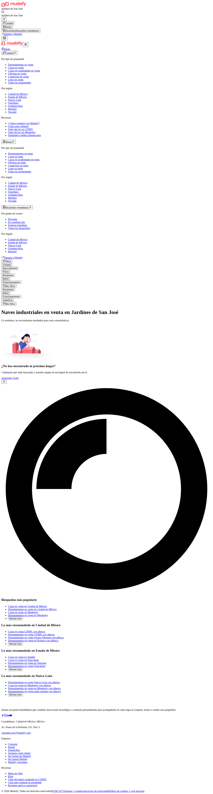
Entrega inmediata (17, 225)
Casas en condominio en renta (23, 159)
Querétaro (13, 103)
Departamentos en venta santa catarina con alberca (34, 691)
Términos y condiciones (75, 791)
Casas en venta (16, 67)
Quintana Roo (15, 106)
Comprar (9, 23)
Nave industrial (10, 268)
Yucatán (12, 112)
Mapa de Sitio (15, 773)
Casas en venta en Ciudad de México (27, 606)
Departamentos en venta (20, 64)
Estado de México (17, 97)
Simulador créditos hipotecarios (24, 135)
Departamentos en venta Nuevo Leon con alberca (34, 682)
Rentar (8, 27)
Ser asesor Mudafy (18, 759)
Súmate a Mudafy (13, 34)
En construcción (16, 222)
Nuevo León (14, 100)
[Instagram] (5, 715)
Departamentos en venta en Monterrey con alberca (34, 688)
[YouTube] (10, 715)
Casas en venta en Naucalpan (23, 660)
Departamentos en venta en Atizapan (27, 663)
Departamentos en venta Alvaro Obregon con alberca (36, 637)
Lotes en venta (15, 79)
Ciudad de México (17, 94)
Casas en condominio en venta (24, 70)
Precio (6, 272)
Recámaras (8, 275)
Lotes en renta (15, 168)
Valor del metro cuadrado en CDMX (27, 779)
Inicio (7, 49)
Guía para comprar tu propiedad (24, 782)
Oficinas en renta (17, 162)
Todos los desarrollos (19, 228)
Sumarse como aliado (19, 753)
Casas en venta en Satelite (21, 657)
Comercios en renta (18, 165)
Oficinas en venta (17, 73)
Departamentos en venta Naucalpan (26, 666)
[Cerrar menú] (26, 44)
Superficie (7, 300)
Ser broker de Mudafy (19, 756)
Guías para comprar (18, 126)
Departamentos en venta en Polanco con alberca (33, 640)
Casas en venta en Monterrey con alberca (29, 685)
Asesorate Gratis (10, 378)
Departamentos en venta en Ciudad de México (32, 609)
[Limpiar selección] (4, 19)
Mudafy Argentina (17, 762)
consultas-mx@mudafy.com (16, 732)
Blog (10, 776)
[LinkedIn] (8, 715)
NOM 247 (56, 791)
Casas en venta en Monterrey (23, 612)
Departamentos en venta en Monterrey (28, 615)
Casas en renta (15, 156)
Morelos (12, 109)
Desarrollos (14, 750)
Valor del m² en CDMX (20, 129)
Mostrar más (15, 618)
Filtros (8, 261)
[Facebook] (2, 715)
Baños (6, 279)
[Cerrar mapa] (4, 382)
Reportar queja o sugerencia (22, 785)
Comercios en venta (18, 76)
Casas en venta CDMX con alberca (26, 631)
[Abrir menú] (4, 38)
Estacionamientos (11, 282)
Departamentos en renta (20, 153)
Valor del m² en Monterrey (22, 132)
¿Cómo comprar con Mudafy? (24, 123)
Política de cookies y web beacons (126, 791)
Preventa (12, 219)
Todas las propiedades (19, 82)
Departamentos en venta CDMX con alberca (31, 634)
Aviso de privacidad (98, 791)
